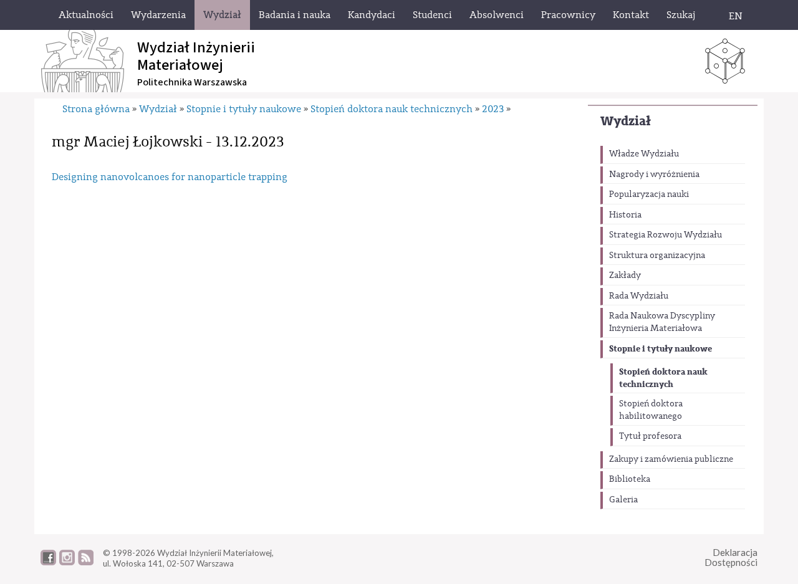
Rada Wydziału (638, 296)
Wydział (625, 121)
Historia (625, 215)
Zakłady (625, 275)
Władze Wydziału (644, 154)
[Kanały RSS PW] (86, 562)
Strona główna (96, 109)
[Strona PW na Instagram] (67, 562)
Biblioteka (629, 479)
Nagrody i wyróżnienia (654, 174)
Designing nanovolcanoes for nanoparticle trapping (169, 177)
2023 (493, 109)
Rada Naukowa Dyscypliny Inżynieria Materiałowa (662, 322)
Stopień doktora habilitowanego (651, 410)
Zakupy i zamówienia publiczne (671, 459)
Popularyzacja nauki (649, 194)
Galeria (623, 499)
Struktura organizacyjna (657, 255)
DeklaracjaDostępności (730, 557)
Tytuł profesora (650, 436)
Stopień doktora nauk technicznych (663, 378)
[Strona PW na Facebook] (48, 562)
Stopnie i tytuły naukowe (660, 349)
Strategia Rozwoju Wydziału (665, 235)
